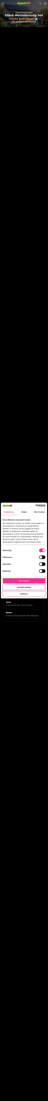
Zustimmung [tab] (9, 512)
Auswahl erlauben (24, 587)
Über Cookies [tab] (39, 512)
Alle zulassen (24, 581)
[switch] (42, 557)
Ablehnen (24, 594)
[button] (2, 3)
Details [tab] (24, 512)
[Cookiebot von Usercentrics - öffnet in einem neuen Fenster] (35, 505)
